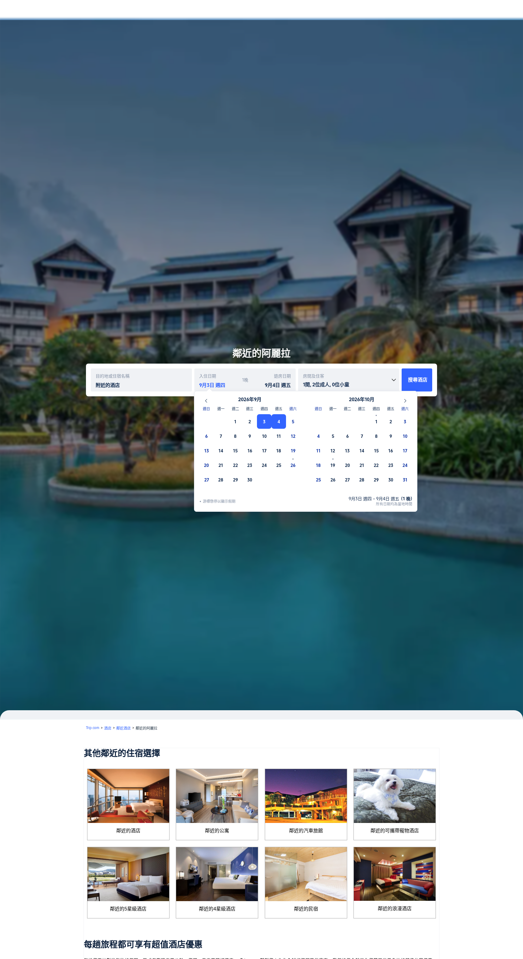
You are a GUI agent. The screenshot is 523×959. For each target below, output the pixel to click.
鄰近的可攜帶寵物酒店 (394, 831)
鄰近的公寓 (217, 831)
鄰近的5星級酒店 (128, 909)
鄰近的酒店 (128, 831)
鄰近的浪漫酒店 (395, 908)
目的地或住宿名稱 (113, 376)
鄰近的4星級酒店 (217, 909)
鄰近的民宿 (306, 909)
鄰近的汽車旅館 (306, 831)
